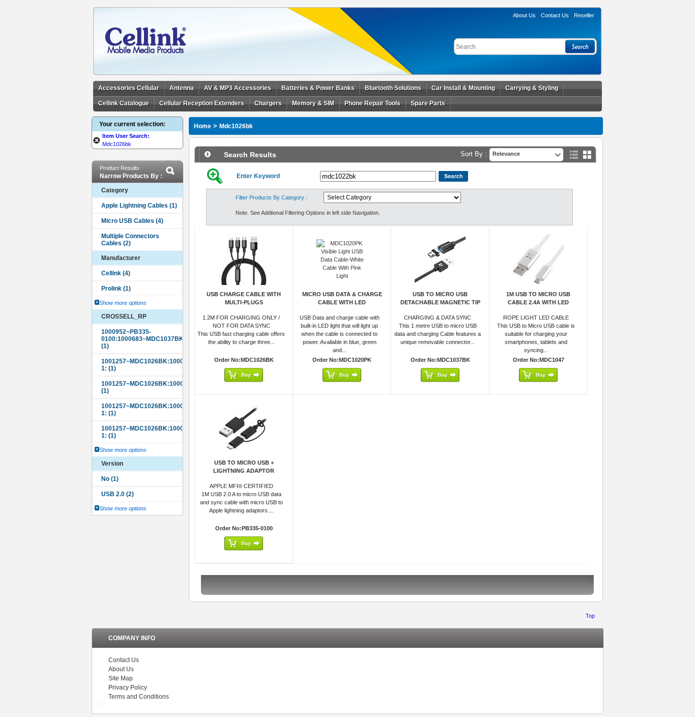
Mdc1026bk (236, 126)
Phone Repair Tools (372, 103)
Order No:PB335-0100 (244, 528)
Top (590, 616)
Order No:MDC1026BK (244, 360)
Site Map (120, 678)
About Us (524, 15)
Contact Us (123, 660)
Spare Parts (428, 103)
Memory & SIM (313, 103)
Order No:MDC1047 (538, 360)
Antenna (181, 88)
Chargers (268, 103)
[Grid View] (587, 155)
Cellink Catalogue (123, 103)
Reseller (584, 15)
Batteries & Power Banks (318, 88)
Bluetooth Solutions (393, 88)
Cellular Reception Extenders (201, 103)
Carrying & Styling (531, 88)
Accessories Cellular (128, 88)
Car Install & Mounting (463, 88)
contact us (555, 15)
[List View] (574, 155)
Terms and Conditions (138, 696)
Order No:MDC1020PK (341, 360)
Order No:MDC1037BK (440, 360)
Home (202, 126)
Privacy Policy (127, 687)
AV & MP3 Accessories (237, 88)
